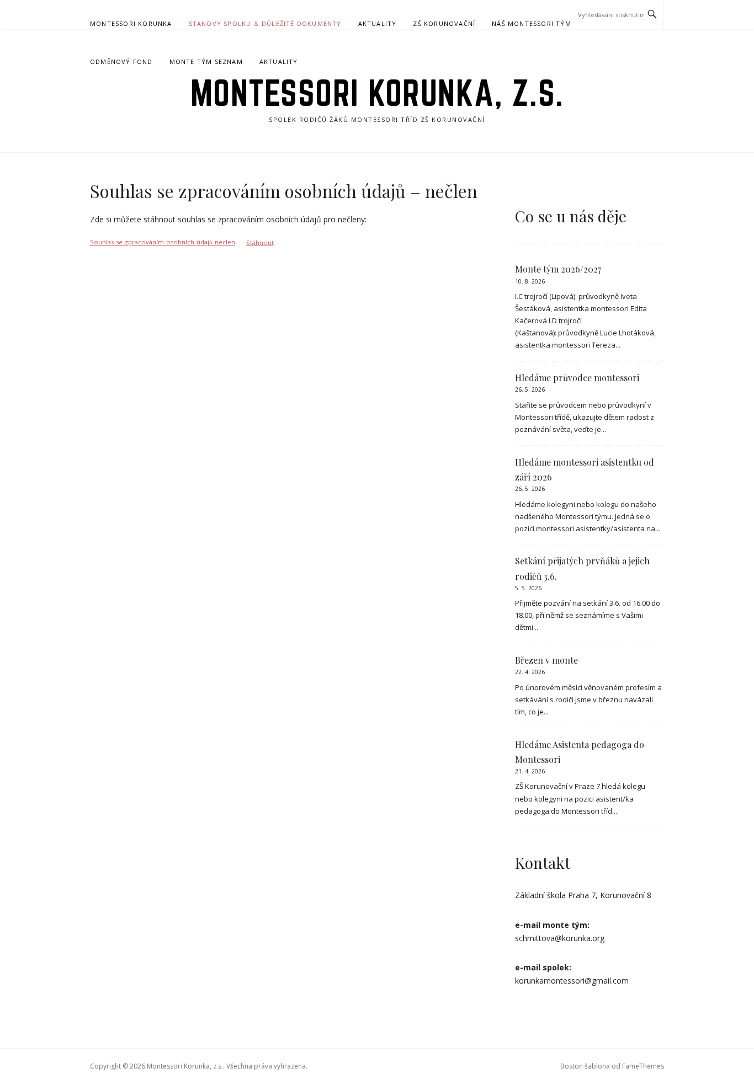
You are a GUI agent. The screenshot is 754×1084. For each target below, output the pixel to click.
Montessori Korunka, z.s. (377, 93)
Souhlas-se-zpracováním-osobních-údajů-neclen (162, 242)
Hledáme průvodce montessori (577, 377)
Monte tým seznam (206, 61)
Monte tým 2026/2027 (558, 269)
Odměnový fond (121, 61)
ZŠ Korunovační (444, 23)
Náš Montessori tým (531, 23)
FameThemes (643, 1066)
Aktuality (377, 23)
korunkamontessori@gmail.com (572, 980)
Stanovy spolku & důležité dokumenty (265, 23)
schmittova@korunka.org (559, 938)
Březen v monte (546, 660)
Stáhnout (260, 242)
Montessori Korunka (131, 23)
